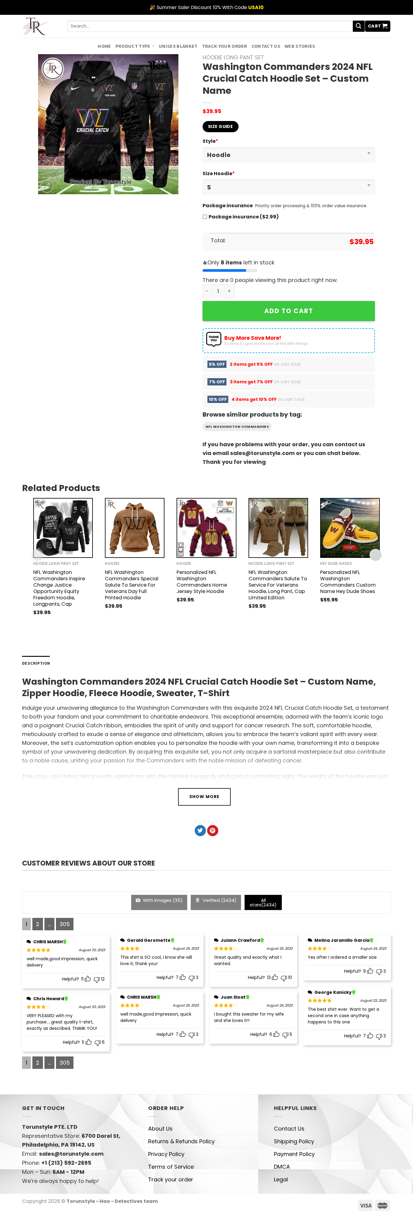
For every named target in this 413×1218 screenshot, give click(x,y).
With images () (162, 900)
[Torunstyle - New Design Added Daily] (40, 26)
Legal (281, 1179)
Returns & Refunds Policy (181, 1141)
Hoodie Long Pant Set (233, 57)
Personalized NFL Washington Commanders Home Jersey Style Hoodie (202, 581)
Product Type (133, 46)
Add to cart (288, 310)
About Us (160, 1128)
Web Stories (300, 46)
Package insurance (228, 205)
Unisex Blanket (178, 46)
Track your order (224, 46)
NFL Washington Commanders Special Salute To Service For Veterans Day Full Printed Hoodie (131, 585)
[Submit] (358, 26)
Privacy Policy (166, 1154)
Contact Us (266, 46)
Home (104, 46)
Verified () (218, 900)
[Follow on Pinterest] (212, 831)
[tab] (36, 663)
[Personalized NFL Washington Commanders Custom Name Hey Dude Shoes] (350, 528)
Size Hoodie (219, 173)
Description (36, 663)
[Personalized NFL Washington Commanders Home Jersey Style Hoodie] (206, 528)
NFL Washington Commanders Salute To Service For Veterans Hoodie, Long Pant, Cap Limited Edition (278, 585)
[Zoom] (47, 186)
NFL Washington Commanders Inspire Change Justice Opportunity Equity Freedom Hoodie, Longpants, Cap (59, 588)
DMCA (282, 1167)
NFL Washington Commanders (237, 426)
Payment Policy (294, 1154)
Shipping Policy (294, 1141)
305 (65, 924)
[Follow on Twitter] (200, 831)
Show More (204, 797)
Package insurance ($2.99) (244, 216)
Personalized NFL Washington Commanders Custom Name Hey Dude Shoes (348, 581)
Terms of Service (171, 1167)
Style (210, 141)
